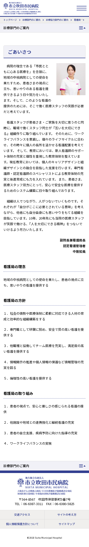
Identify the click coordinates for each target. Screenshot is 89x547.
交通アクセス (22, 514)
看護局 (77, 19)
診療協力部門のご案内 (57, 19)
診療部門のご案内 (31, 19)
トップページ (10, 19)
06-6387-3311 (33, 503)
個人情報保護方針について (22, 524)
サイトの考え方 (66, 514)
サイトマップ (67, 524)
